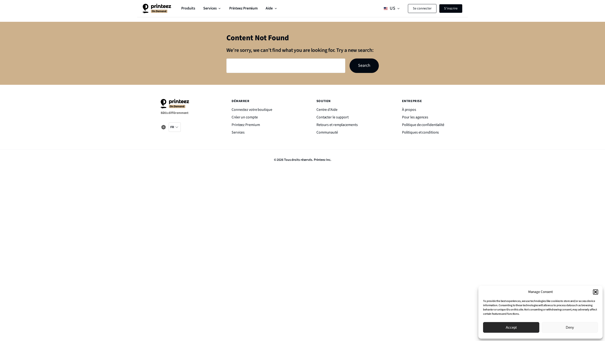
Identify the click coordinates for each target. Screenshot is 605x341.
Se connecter (422, 8)
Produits (188, 8)
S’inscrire (451, 8)
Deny (570, 327)
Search (364, 65)
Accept (511, 327)
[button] (595, 292)
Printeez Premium (243, 8)
